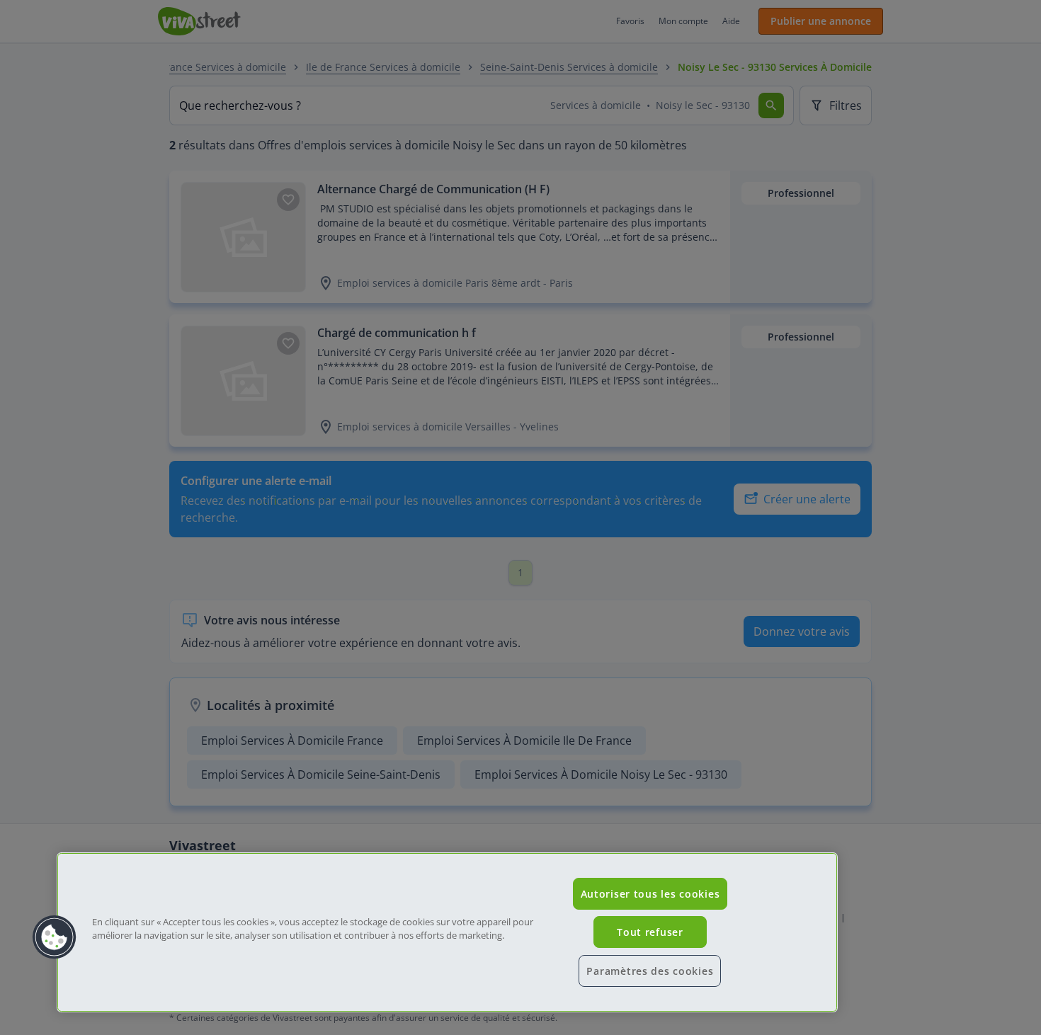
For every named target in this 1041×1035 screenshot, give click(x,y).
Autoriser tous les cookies (650, 893)
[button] (54, 937)
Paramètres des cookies (649, 971)
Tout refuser (650, 932)
